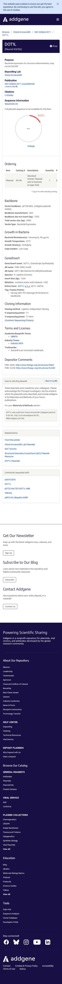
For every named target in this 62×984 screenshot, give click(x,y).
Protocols (7, 881)
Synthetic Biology (10, 841)
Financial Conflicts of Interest (15, 684)
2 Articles (9, 95)
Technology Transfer (12, 714)
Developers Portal (10, 922)
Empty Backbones (10, 828)
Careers (6, 697)
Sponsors (7, 680)
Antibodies (7, 776)
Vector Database (10, 918)
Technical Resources (12, 735)
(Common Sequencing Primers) (19, 320)
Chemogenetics (9, 819)
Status (23, 969)
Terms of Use (9, 969)
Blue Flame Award (10, 692)
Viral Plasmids (9, 845)
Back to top (50, 381)
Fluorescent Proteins (12, 832)
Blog (5, 865)
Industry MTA (17, 343)
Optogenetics (8, 836)
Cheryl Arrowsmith (22, 32)
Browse (5, 32)
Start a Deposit (9, 756)
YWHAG (8, 493)
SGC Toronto (11, 449)
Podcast (6, 877)
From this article (12, 440)
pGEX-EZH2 (10, 479)
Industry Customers (11, 701)
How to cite (10, 87)
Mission (6, 667)
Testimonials (8, 675)
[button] (57, 19)
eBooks (6, 869)
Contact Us (10, 606)
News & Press (9, 705)
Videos (6, 890)
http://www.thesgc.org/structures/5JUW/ (35, 368)
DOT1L (8, 484)
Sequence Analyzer (11, 914)
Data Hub (7, 909)
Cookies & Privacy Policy (26, 966)
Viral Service (8, 739)
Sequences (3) (11, 104)
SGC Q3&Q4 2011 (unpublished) (20, 84)
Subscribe (9, 580)
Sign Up (8, 553)
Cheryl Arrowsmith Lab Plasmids (20, 444)
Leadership (7, 671)
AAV (4, 802)
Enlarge (31, 146)
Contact (7, 966)
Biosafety (7, 688)
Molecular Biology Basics (13, 873)
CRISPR (6, 824)
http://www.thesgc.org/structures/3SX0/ (35, 365)
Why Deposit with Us (12, 752)
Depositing (7, 727)
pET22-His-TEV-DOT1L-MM (17, 488)
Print (54, 46)
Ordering (6, 731)
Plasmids (12, 461)
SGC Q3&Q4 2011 (42, 32)
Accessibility (48, 966)
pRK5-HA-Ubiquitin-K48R (16, 497)
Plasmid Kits (8, 785)
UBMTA (14, 336)
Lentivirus (7, 806)
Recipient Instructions (12, 709)
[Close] (56, 4)
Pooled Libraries (10, 789)
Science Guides (9, 886)
